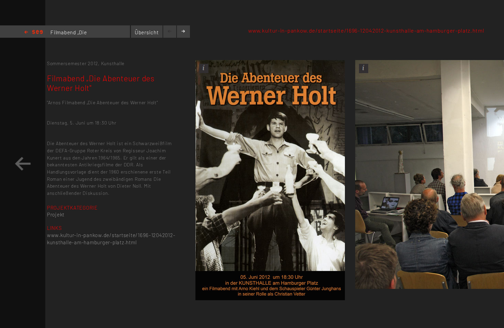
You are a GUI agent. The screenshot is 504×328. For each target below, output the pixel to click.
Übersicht (147, 32)
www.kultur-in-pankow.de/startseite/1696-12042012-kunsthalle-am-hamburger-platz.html (366, 30)
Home (33, 32)
